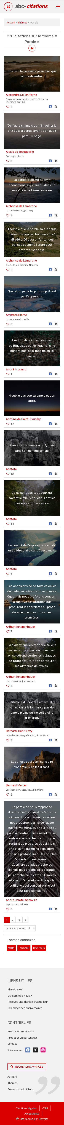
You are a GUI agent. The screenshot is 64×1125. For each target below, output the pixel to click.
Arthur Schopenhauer (20, 626)
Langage (24, 948)
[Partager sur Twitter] (56, 106)
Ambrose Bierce (16, 315)
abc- (31, 6)
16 (19, 919)
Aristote (11, 469)
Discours (39, 948)
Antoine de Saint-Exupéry (23, 419)
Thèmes (22, 22)
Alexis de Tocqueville (20, 151)
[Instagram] (43, 1049)
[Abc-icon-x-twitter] (35, 1049)
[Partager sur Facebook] (50, 106)
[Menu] (58, 6)
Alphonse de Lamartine (21, 206)
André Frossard (16, 369)
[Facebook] (27, 1049)
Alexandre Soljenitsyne (21, 95)
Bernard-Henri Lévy (19, 731)
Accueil (11, 22)
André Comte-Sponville (21, 900)
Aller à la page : (16, 928)
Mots (11, 948)
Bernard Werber (16, 785)
